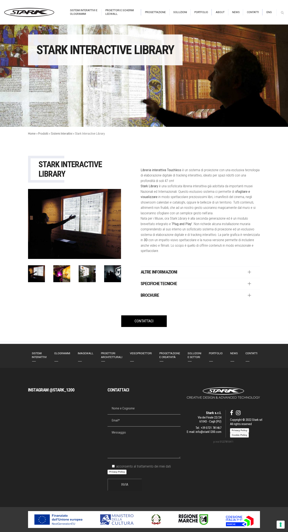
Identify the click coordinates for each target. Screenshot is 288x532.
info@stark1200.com (208, 432)
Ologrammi (62, 353)
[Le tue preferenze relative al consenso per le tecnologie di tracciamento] (281, 525)
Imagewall (85, 353)
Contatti (251, 353)
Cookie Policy (239, 435)
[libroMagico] (61, 273)
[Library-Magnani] (112, 273)
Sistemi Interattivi (61, 133)
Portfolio (216, 353)
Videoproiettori (141, 353)
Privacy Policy (117, 471)
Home (32, 133)
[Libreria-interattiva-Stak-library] (36, 273)
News (234, 353)
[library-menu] (87, 273)
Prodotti (43, 133)
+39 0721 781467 (211, 428)
